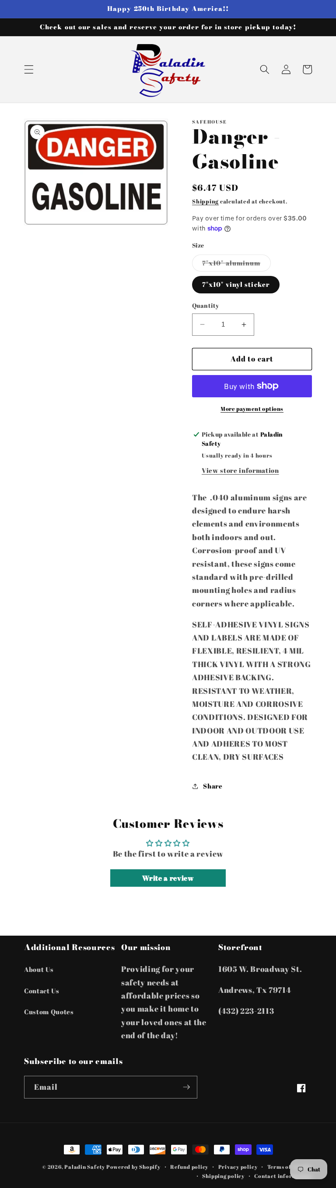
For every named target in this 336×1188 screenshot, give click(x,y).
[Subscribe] (186, 1087)
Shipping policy (223, 1176)
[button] (28, 69)
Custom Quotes (49, 1011)
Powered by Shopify (133, 1167)
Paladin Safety (84, 1167)
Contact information (283, 1176)
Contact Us (42, 990)
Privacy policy (238, 1167)
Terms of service (289, 1167)
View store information (240, 470)
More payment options (252, 409)
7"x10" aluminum (236, 265)
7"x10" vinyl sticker (236, 284)
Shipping (205, 201)
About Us (38, 969)
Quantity (205, 305)
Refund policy (189, 1167)
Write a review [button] (167, 878)
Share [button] (212, 786)
